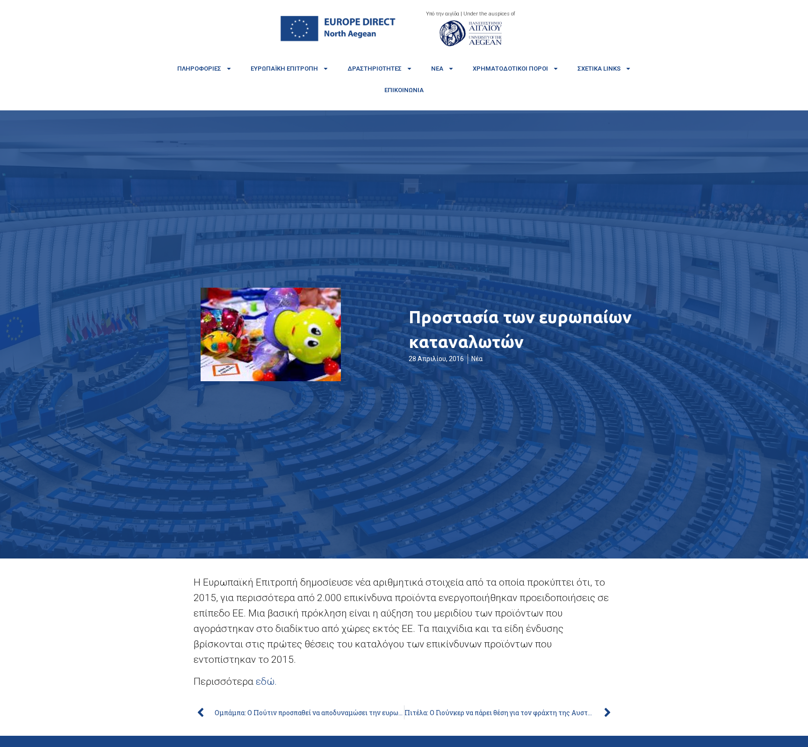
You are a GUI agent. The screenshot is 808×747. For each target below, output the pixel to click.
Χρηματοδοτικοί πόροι (510, 68)
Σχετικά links (598, 68)
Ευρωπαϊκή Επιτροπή (284, 68)
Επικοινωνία (404, 90)
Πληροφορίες (199, 68)
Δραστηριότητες (374, 68)
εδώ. (267, 681)
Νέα (437, 68)
